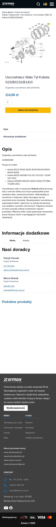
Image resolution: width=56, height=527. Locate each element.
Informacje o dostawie (13, 428)
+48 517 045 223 (16, 485)
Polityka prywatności (34, 438)
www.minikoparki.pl (13, 452)
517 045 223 (9, 266)
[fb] (11, 508)
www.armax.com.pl (12, 460)
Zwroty (7, 433)
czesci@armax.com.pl (18, 490)
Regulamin (30, 433)
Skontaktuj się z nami (13, 422)
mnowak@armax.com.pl (14, 290)
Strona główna (7, 12)
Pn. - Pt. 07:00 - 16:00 (18, 479)
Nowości (29, 422)
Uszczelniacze (26, 15)
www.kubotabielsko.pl (14, 456)
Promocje (29, 428)
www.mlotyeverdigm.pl (14, 464)
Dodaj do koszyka (28, 110)
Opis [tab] (5, 129)
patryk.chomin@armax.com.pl (16, 270)
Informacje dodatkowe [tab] (14, 136)
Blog (6, 438)
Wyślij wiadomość (16, 408)
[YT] (6, 508)
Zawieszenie (14, 15)
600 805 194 (9, 286)
